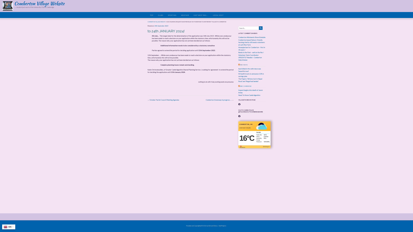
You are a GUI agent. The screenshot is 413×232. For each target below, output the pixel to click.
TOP (151, 15)
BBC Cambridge (245, 86)
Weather (185, 15)
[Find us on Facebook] (239, 104)
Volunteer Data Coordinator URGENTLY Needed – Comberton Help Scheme (250, 57)
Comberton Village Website (39, 3)
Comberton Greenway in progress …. (220, 100)
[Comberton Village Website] (8, 6)
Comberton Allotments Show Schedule (251, 37)
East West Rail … (201, 15)
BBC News (244, 65)
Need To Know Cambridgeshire (249, 95)
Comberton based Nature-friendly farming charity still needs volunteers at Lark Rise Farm (251, 42)
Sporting (172, 15)
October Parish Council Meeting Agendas (163, 100)
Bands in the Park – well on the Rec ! (251, 52)
